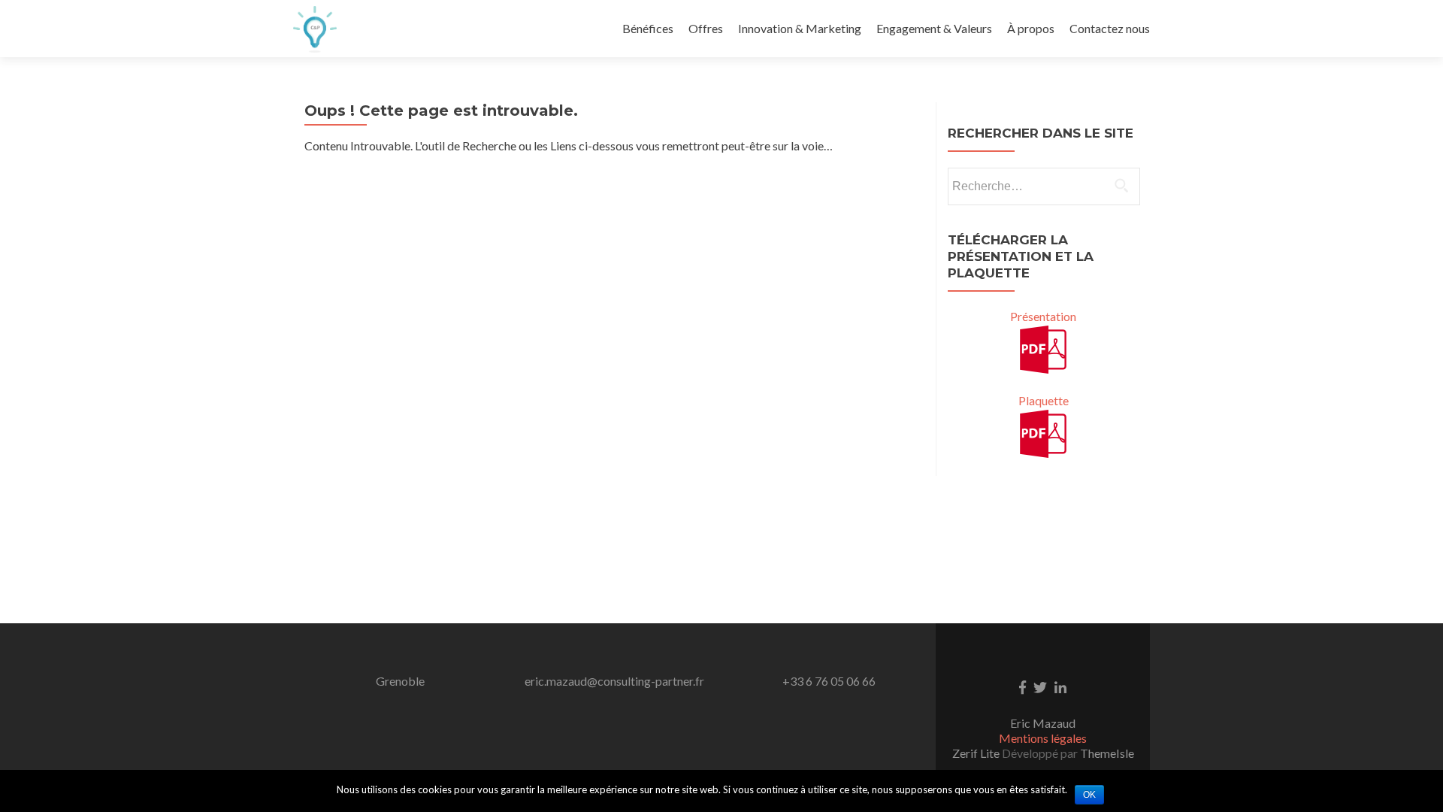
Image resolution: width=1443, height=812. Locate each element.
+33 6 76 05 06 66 (829, 681)
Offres (705, 28)
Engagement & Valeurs (934, 28)
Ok (1089, 794)
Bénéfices (647, 28)
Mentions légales (1043, 738)
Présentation (1043, 316)
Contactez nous (1109, 28)
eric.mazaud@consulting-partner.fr (614, 681)
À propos (1030, 28)
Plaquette (1043, 400)
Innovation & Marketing (799, 28)
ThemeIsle (1107, 753)
